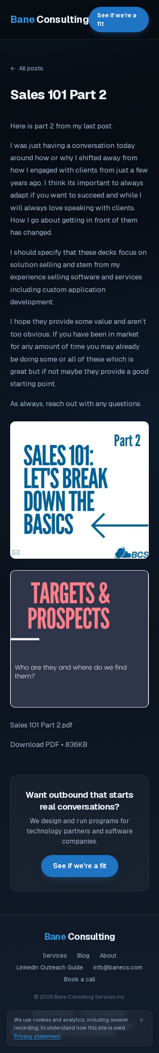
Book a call (79, 979)
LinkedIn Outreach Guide (50, 967)
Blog (83, 955)
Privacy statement (37, 1036)
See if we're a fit (116, 19)
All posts (26, 68)
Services (55, 955)
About (108, 955)
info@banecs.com (117, 967)
